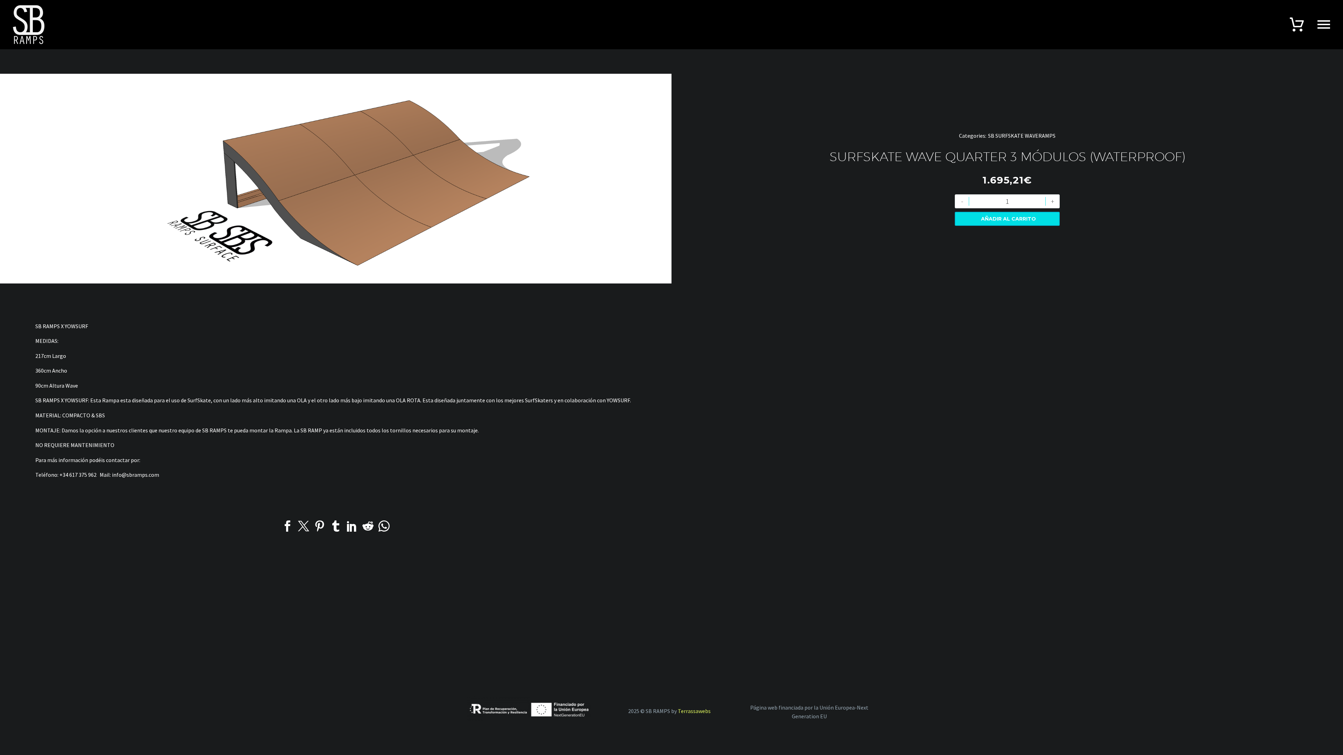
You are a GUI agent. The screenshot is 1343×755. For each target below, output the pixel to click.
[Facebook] (287, 526)
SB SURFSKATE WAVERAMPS (1022, 135)
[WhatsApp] (384, 526)
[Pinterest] (320, 526)
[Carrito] (1296, 24)
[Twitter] (304, 526)
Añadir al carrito (1008, 219)
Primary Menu (1323, 24)
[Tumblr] (336, 526)
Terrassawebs (694, 710)
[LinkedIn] (352, 526)
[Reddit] (368, 526)
